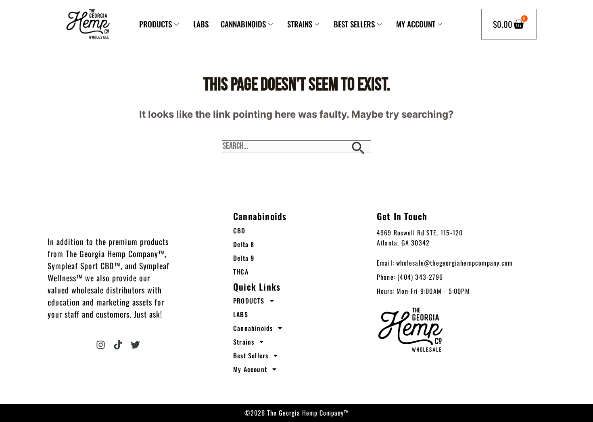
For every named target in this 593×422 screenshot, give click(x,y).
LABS (201, 24)
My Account (415, 24)
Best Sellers (354, 24)
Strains (299, 24)
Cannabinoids (243, 24)
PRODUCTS (155, 24)
